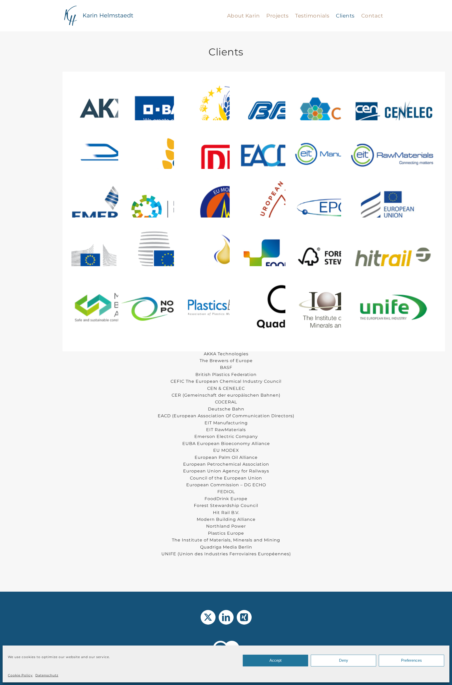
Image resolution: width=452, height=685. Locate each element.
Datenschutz (46, 675)
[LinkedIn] (226, 617)
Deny (343, 660)
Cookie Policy (20, 675)
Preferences (411, 660)
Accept (275, 660)
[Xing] (244, 617)
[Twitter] (208, 617)
